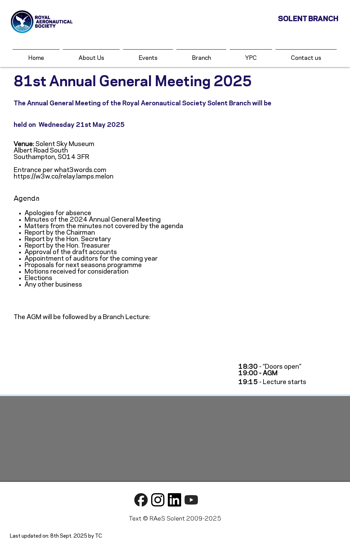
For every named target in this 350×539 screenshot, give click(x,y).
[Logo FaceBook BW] (141, 500)
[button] (148, 55)
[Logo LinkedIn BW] (174, 500)
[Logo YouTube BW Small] (191, 500)
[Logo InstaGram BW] (157, 500)
